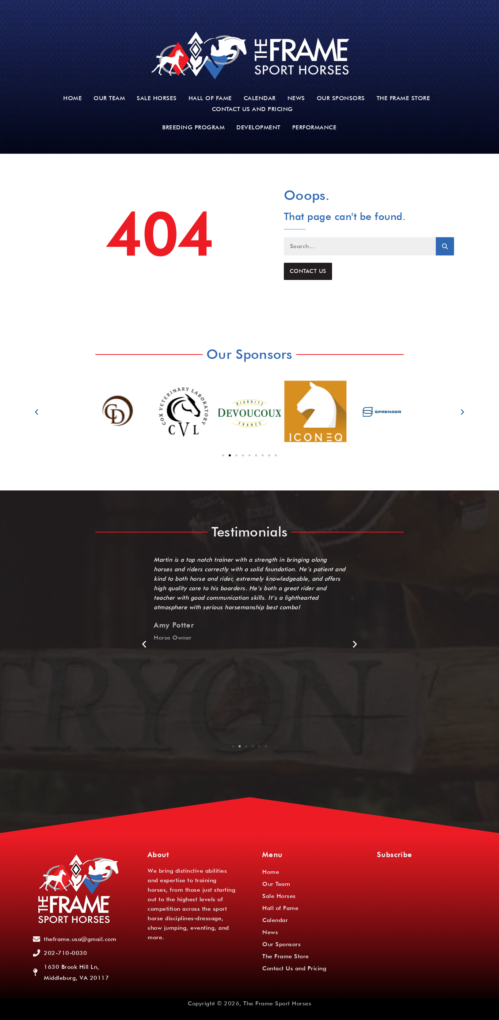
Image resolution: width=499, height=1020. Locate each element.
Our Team (109, 98)
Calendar (260, 98)
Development (258, 127)
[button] (37, 412)
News (296, 98)
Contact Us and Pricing (252, 109)
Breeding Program (193, 127)
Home (72, 98)
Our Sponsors (341, 98)
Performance (314, 127)
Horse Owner (173, 637)
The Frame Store (403, 98)
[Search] (445, 246)
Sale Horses (157, 98)
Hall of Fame (210, 98)
